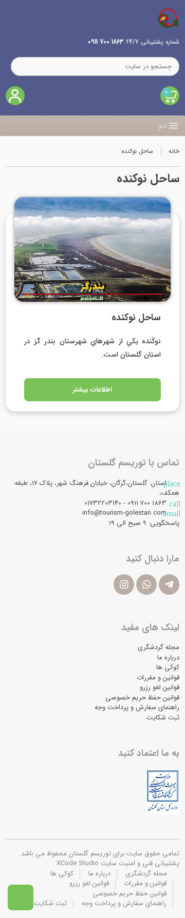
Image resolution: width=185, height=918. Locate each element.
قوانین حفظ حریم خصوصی (142, 697)
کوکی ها (167, 667)
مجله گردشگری (158, 647)
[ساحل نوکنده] (92, 249)
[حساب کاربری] (15, 95)
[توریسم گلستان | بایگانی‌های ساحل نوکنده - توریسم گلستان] (168, 18)
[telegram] (169, 584)
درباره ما (168, 657)
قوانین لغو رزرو (159, 687)
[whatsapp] (146, 584)
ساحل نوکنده (135, 317)
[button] (162, 125)
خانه (174, 151)
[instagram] (124, 584)
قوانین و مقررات (158, 677)
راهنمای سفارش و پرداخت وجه (137, 707)
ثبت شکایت (162, 717)
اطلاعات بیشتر (92, 389)
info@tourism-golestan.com (124, 512)
